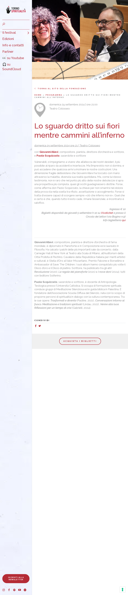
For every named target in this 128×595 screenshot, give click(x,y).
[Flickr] (26, 590)
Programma (54, 95)
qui (124, 220)
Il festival (9, 32)
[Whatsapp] (43, 326)
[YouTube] (21, 590)
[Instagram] (5, 590)
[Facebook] (10, 590)
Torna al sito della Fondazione (62, 89)
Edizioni (8, 39)
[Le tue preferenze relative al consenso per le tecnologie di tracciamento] (123, 590)
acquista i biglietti (80, 341)
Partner (7, 51)
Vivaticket (107, 212)
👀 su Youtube (13, 58)
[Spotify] (15, 590)
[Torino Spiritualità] (16, 10)
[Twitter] (40, 326)
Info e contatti (13, 45)
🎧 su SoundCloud (11, 67)
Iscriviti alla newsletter (16, 578)
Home (38, 95)
